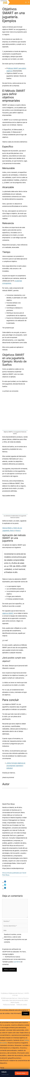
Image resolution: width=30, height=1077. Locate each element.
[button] (28, 2)
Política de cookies (22, 1004)
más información (15, 1013)
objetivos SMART (7, 613)
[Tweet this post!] (5, 885)
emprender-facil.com (11, 998)
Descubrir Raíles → (22, 1073)
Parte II (18, 530)
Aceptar (25, 1013)
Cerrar (2, 1068)
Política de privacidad (9, 1004)
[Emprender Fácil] (5, 2)
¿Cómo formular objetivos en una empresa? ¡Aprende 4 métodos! (15, 765)
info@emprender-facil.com (15, 993)
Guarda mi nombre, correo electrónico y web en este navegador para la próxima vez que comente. (15, 938)
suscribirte (16, 962)
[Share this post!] (5, 882)
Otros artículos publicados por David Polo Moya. (14, 874)
